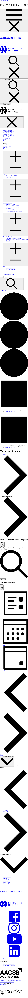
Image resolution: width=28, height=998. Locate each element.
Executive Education (8, 132)
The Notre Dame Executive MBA (14, 238)
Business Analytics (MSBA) (12, 205)
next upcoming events (10, 411)
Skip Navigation (4, 0)
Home (1, 290)
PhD (4, 266)
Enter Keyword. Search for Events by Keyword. (11, 548)
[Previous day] (15, 712)
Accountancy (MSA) (11, 204)
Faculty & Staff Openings (9, 965)
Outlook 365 (6, 879)
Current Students (7, 144)
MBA (4, 174)
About (4, 139)
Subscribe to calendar (5, 854)
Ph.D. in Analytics (10, 268)
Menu (2, 104)
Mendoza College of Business (7, 982)
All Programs (7, 104)
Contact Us (2, 958)
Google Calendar (7, 877)
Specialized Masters (7, 203)
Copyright (2, 980)
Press (4, 148)
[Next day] (15, 752)
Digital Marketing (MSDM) (12, 207)
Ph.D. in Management (11, 269)
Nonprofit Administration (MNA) (14, 211)
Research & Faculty (7, 134)
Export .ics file (6, 882)
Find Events (3, 579)
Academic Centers (7, 136)
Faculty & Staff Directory (9, 964)
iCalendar (5, 878)
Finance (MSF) (9, 208)
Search (1, 277)
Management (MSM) (11, 209)
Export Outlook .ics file (8, 883)
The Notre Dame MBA (11, 176)
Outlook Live (6, 881)
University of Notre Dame (15, 980)
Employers (5, 147)
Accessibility (3, 984)
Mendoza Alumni (7, 146)
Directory (5, 140)
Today (1, 755)
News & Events (6, 138)
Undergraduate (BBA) (8, 274)
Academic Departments (8, 135)
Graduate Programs (7, 130)
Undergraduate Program (8, 131)
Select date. (17, 765)
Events (4, 290)
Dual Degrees (9, 177)
